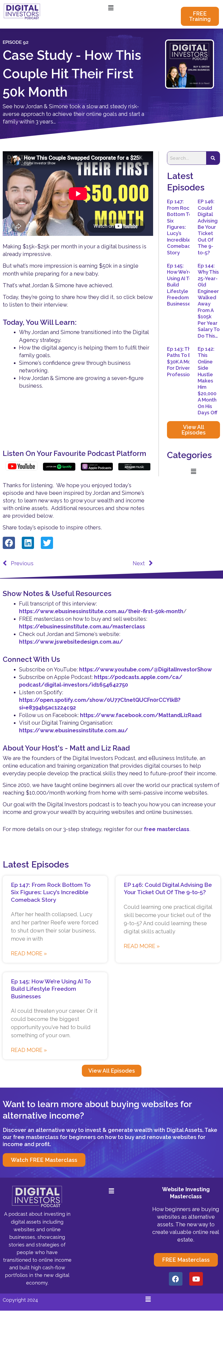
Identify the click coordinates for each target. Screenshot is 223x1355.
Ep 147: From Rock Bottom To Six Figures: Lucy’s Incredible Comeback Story (180, 227)
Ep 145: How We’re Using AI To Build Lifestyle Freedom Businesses (51, 989)
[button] (110, 8)
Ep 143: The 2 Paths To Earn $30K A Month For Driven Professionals (183, 361)
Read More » (29, 953)
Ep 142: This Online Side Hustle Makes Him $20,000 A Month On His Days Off (207, 380)
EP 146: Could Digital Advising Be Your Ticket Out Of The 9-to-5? (208, 227)
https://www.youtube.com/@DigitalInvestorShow (145, 669)
